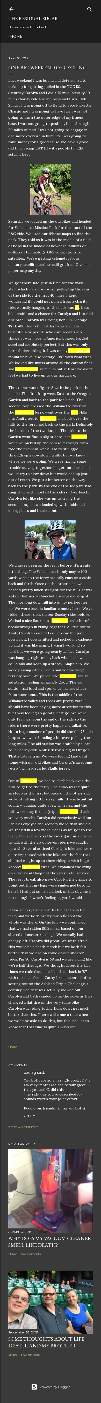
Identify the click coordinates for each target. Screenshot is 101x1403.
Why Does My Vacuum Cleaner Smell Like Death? (49, 1241)
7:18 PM (29, 1115)
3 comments (30, 1354)
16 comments (31, 1254)
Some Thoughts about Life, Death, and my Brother (46, 1342)
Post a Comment (23, 1127)
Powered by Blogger (54, 1387)
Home (16, 36)
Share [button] (12, 1047)
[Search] (89, 8)
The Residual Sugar (33, 18)
